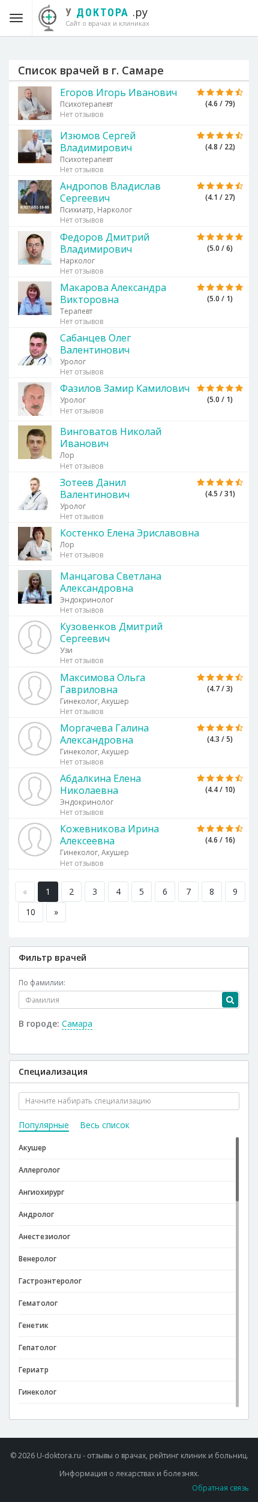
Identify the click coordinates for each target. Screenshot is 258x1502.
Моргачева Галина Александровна (104, 733)
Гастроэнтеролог (50, 1281)
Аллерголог (39, 1170)
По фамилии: (42, 983)
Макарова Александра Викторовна (113, 293)
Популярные (44, 1125)
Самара (77, 1023)
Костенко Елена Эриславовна (129, 532)
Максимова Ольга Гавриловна (102, 683)
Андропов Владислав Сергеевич (110, 192)
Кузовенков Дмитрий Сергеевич (111, 632)
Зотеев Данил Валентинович (95, 488)
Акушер (32, 1148)
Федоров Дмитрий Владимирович (104, 243)
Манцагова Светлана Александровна (110, 582)
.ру (107, 16)
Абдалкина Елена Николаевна (100, 784)
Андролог (36, 1214)
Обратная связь (220, 1488)
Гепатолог (37, 1347)
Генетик (34, 1325)
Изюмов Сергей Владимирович (98, 141)
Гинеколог (37, 1392)
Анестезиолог (44, 1236)
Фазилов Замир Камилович (125, 388)
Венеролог (37, 1259)
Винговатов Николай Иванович (110, 437)
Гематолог (38, 1303)
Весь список (105, 1125)
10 (30, 912)
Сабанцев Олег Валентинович (95, 343)
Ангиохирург (41, 1192)
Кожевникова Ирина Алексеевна (109, 834)
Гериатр (34, 1370)
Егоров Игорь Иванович (118, 92)
